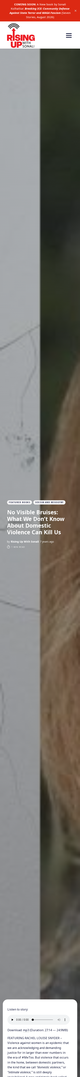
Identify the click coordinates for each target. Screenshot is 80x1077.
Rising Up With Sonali (25, 541)
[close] (76, 11)
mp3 (26, 1030)
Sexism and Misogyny (49, 502)
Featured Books (19, 502)
